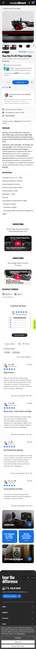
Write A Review (19, 335)
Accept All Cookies (18, 646)
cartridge (7, 352)
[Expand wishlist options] (32, 82)
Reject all (18, 642)
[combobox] (24, 357)
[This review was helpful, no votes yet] (27, 396)
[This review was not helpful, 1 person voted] (30, 473)
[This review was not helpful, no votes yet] (30, 396)
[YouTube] (32, 577)
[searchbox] (11, 343)
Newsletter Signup (10, 596)
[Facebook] (23, 577)
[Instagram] (28, 577)
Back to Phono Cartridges (12, 8)
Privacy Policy (21, 634)
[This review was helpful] (27, 434)
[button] (5, 46)
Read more (19, 388)
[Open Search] (29, 2)
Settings (18, 638)
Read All (5, 167)
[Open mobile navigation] (3, 2)
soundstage (15, 352)
